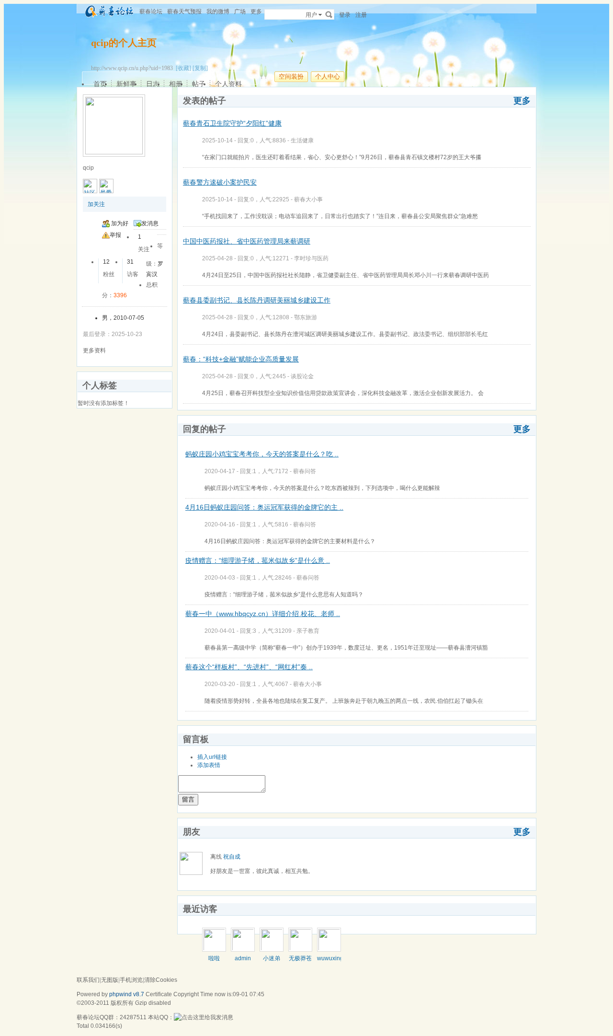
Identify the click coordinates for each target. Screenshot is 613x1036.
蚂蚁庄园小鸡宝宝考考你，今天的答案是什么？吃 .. (262, 454)
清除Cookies (160, 980)
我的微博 (217, 11)
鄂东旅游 (305, 317)
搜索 (329, 14)
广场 (240, 11)
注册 (361, 15)
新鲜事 (126, 84)
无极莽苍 (300, 958)
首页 (100, 84)
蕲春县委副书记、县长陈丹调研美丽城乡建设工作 (256, 300)
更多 (522, 100)
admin (243, 958)
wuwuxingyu (333, 958)
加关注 (96, 204)
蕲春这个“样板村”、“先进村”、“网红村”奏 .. (249, 667)
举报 (115, 235)
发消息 (150, 223)
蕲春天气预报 (184, 11)
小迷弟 (271, 958)
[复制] (200, 68)
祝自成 (231, 856)
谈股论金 (302, 376)
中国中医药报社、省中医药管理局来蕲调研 (246, 241)
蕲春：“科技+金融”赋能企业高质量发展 (241, 359)
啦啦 (214, 958)
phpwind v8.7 (126, 994)
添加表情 (208, 765)
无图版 (109, 980)
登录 (345, 15)
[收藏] (183, 68)
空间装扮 (291, 76)
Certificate (159, 994)
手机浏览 (131, 980)
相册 (175, 84)
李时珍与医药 (311, 258)
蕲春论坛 (150, 11)
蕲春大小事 (308, 199)
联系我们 (88, 980)
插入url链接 (212, 757)
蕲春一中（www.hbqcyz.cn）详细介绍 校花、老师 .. (262, 613)
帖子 (198, 84)
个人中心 (327, 76)
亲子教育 (307, 631)
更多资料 (94, 350)
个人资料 (228, 84)
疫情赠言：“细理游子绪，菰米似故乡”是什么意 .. (257, 560)
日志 (152, 84)
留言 (188, 799)
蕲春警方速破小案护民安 (220, 182)
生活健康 (302, 140)
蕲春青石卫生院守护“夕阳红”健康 (232, 123)
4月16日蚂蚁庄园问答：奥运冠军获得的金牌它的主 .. (264, 507)
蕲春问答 (304, 471)
